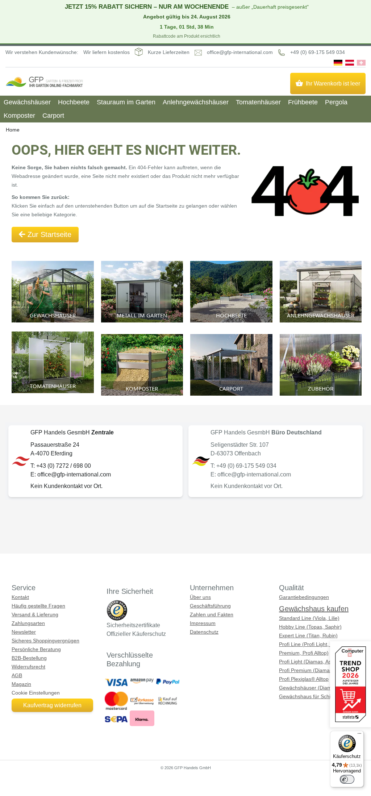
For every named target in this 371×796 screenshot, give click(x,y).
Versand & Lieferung (35, 614)
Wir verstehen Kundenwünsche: (41, 52)
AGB (17, 675)
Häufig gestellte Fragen (38, 606)
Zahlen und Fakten (211, 614)
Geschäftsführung (210, 606)
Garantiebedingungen (304, 597)
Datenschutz (204, 632)
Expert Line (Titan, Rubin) (308, 635)
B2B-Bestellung (29, 658)
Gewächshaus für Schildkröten (314, 696)
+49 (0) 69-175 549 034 (317, 52)
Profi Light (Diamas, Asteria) (311, 661)
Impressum (203, 623)
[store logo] (44, 81)
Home (13, 130)
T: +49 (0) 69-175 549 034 (243, 466)
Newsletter (24, 632)
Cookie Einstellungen (36, 693)
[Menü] (359, 735)
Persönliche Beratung (36, 649)
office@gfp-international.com (240, 52)
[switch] (347, 779)
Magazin (21, 684)
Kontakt (20, 597)
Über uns (200, 597)
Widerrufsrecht (28, 667)
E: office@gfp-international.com (70, 474)
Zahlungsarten (28, 623)
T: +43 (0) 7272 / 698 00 (60, 466)
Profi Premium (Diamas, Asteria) (316, 670)
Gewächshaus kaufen (314, 609)
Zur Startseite (48, 234)
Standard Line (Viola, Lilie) (309, 618)
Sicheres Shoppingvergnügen (45, 640)
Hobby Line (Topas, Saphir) (310, 627)
